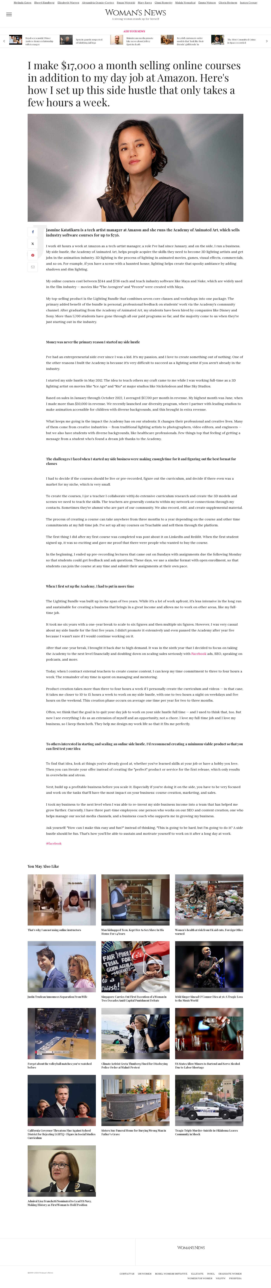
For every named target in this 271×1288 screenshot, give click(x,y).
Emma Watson (207, 2)
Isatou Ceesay (248, 2)
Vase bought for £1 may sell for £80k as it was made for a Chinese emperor (241, 41)
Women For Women (199, 1278)
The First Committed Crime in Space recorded (191, 41)
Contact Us (127, 1273)
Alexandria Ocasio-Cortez (98, 2)
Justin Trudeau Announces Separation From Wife (57, 997)
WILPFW (220, 1278)
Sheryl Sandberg (44, 2)
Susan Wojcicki (126, 2)
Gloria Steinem (228, 2)
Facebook (198, 654)
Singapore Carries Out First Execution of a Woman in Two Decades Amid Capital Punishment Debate (133, 998)
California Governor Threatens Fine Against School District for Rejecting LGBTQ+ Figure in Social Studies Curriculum (61, 1134)
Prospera (235, 1278)
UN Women (144, 1273)
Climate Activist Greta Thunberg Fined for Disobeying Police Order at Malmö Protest (134, 1065)
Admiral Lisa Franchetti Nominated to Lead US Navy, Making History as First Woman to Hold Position (60, 1203)
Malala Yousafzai (185, 2)
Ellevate (197, 1273)
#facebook (53, 843)
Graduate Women (230, 1273)
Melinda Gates (22, 2)
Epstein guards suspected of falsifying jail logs (38, 41)
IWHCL (211, 1273)
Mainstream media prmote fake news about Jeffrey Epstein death (89, 41)
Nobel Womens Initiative (171, 1273)
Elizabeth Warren (68, 2)
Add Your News (134, 31)
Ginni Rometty (163, 2)
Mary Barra (145, 2)
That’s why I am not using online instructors (54, 930)
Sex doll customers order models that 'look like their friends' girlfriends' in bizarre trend (139, 41)
